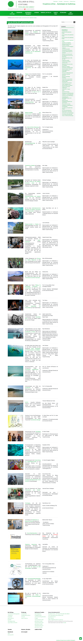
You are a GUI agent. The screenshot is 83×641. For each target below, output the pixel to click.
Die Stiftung (12, 13)
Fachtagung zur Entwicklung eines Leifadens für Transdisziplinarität (67, 94)
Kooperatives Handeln (30, 165)
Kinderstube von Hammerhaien (67, 79)
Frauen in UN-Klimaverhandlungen (67, 115)
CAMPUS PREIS (56, 13)
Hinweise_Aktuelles (46, 12)
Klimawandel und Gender (32, 490)
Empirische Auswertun (30, 544)
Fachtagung (38, 431)
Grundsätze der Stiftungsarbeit (13, 613)
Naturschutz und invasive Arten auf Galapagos (67, 65)
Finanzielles (10, 616)
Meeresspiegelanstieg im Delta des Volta (67, 58)
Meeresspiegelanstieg (30, 143)
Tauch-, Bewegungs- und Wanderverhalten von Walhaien (67, 85)
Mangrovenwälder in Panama (32, 224)
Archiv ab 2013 (10, 634)
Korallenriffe (27, 387)
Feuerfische (27, 449)
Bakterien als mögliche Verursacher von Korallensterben (67, 67)
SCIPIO (26, 402)
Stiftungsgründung (11, 621)
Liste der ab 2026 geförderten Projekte (66, 33)
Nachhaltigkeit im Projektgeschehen (65, 30)
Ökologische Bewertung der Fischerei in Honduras (66, 45)
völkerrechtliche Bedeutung (33, 127)
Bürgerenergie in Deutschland (67, 111)
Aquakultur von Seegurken (66, 42)
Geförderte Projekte (28, 13)
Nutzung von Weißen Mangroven (67, 72)
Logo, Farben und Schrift (12, 622)
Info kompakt (70, 13)
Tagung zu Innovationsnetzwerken (66, 48)
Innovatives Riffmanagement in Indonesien (67, 52)
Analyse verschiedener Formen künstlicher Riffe (67, 81)
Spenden (36, 12)
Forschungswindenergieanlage (34, 578)
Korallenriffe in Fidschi (30, 331)
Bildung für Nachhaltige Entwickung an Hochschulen (33, 287)
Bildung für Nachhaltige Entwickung (66, 77)
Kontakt (60, 1)
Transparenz (10, 615)
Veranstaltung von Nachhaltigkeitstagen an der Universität (66, 98)
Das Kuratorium (11, 618)
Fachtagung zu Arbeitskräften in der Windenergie (67, 106)
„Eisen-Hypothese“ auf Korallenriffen (65, 71)
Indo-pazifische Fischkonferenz (67, 50)
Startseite (55, 1)
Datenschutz (72, 1)
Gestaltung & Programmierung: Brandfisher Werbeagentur (65, 640)
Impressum (66, 1)
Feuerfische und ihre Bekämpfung (67, 95)
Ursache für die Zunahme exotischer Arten (66, 62)
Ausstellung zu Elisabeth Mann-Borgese (67, 108)
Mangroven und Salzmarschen (67, 54)
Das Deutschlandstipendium (67, 110)
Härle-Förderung (24, 618)
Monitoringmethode (29, 102)
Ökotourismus (28, 67)
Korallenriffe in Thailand (66, 89)
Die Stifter (9, 619)
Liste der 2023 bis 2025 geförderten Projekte (67, 35)
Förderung (19, 12)
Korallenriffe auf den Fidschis (67, 82)
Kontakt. (64, 622)
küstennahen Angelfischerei (31, 369)
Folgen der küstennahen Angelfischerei (66, 87)
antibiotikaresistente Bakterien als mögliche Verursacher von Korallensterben (33, 209)
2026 (9, 633)
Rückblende (63, 12)
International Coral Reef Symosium (32, 277)
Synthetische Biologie (35, 419)
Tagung (26, 74)
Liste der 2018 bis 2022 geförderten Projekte (67, 38)
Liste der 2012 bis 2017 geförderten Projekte (29, 17)
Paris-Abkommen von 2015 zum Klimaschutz (67, 56)
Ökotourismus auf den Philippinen (67, 46)
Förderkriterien (24, 613)
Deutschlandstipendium (32, 533)
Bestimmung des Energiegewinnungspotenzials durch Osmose (67, 101)
